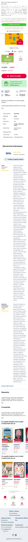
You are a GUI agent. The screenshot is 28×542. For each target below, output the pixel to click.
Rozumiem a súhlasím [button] (14, 24)
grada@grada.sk (7, 529)
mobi (15, 51)
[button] (14, 31)
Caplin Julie (4, 448)
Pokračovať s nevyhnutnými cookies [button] (14, 28)
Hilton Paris (16, 481)
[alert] (14, 16)
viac (2, 108)
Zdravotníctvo (4, 520)
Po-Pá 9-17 (5, 531)
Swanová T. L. (17, 446)
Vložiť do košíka (15, 76)
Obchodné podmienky (14, 515)
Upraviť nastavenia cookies (21, 527)
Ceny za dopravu (13, 513)
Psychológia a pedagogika (7, 522)
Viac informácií (16, 21)
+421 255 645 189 (7, 527)
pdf (21, 51)
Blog (16, 520)
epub (8, 51)
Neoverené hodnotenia (12, 146)
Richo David (5, 482)
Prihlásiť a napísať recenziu (15, 159)
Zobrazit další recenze (7, 386)
